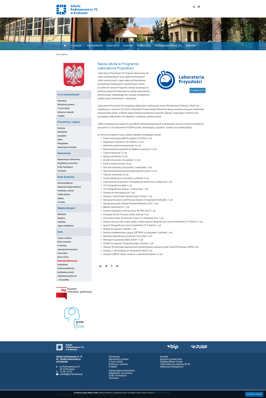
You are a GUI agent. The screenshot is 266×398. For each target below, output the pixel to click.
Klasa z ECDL (63, 257)
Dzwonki (128, 45)
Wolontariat (62, 264)
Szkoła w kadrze (64, 238)
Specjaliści (61, 136)
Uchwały (61, 202)
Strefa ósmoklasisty (65, 268)
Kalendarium (95, 45)
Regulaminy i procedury (67, 163)
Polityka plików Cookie (171, 361)
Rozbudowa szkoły (65, 272)
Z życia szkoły (63, 108)
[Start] (64, 45)
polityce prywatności (162, 393)
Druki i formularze (65, 167)
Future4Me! (62, 253)
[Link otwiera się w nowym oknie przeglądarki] (73, 293)
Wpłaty (60, 198)
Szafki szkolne (63, 194)
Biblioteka (61, 214)
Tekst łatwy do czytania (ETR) (175, 364)
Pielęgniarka (62, 143)
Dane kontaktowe (65, 183)
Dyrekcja (61, 128)
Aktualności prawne (65, 104)
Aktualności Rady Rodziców (69, 187)
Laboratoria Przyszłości (67, 249)
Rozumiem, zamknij (254, 394)
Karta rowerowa (64, 242)
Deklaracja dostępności (172, 366)
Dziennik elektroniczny (168, 45)
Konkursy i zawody (65, 112)
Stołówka (61, 222)
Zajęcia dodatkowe (65, 226)
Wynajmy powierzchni (171, 359)
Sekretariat (62, 132)
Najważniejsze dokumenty (68, 159)
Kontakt (191, 45)
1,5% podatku (63, 280)
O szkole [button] (76, 45)
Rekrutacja (144, 45)
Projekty (61, 116)
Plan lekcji (113, 45)
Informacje (61, 101)
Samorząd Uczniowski (66, 147)
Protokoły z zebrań (65, 191)
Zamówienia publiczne (67, 276)
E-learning (61, 245)
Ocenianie (61, 171)
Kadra (59, 139)
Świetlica (61, 218)
